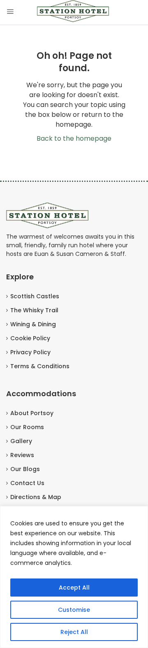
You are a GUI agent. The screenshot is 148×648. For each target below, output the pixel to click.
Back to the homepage (74, 138)
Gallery (21, 441)
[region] (74, 577)
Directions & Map (35, 497)
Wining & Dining (33, 324)
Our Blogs (25, 469)
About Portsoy (31, 413)
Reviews (22, 455)
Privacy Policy (30, 352)
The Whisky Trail (34, 310)
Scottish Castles (34, 296)
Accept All (74, 587)
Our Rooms (27, 427)
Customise (74, 610)
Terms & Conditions (39, 366)
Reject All (74, 632)
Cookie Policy (30, 338)
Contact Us (27, 483)
